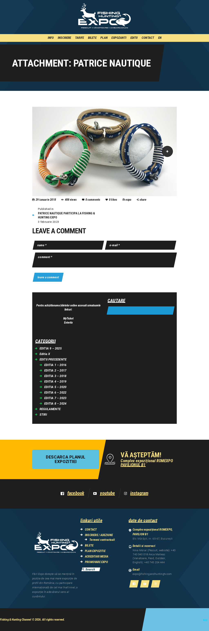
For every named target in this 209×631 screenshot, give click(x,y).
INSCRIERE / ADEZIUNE (99, 535)
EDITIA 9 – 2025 (51, 348)
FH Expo (127, 199)
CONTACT (91, 529)
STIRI (43, 414)
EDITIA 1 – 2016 (55, 365)
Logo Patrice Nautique (171, 151)
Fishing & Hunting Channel (15, 619)
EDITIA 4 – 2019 (55, 381)
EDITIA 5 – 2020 (55, 387)
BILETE (89, 545)
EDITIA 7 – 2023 (55, 398)
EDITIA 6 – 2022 (55, 392)
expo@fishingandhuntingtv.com (152, 573)
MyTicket (68, 318)
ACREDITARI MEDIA (96, 556)
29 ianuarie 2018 (46, 199)
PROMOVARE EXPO (96, 562)
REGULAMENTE (50, 409)
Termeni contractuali (102, 540)
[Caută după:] (141, 310)
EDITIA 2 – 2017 (55, 370)
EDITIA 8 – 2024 (55, 403)
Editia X (45, 354)
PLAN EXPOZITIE (95, 551)
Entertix (68, 322)
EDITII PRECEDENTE (53, 359)
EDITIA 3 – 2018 (55, 376)
